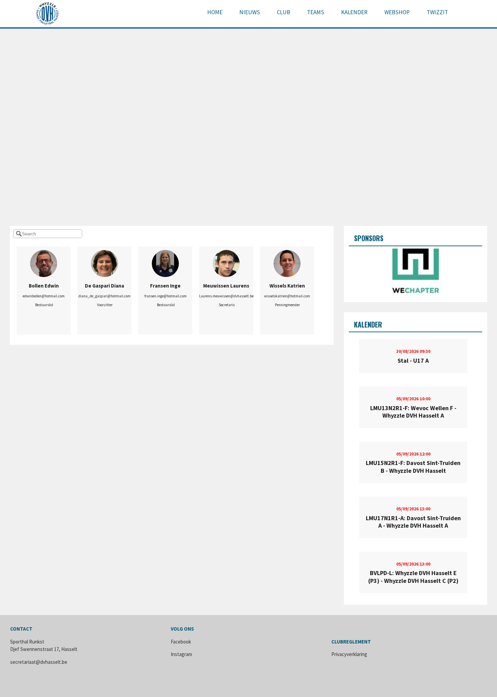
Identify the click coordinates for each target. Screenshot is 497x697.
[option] (415, 271)
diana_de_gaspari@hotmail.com (104, 296)
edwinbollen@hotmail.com (44, 296)
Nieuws (249, 12)
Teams (315, 12)
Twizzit (437, 12)
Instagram (181, 654)
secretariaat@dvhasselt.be (38, 662)
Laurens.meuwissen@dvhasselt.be (226, 296)
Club (283, 12)
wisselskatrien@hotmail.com (287, 296)
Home (214, 12)
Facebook (181, 641)
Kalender (354, 12)
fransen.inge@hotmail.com (165, 296)
